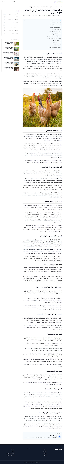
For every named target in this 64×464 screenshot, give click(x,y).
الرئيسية (45, 451)
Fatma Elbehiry (58, 15)
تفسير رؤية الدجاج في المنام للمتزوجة (54, 38)
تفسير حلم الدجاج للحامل (56, 42)
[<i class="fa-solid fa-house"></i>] (61, 7)
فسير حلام (58, 2)
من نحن (45, 455)
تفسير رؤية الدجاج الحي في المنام (55, 34)
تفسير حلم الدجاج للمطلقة (56, 45)
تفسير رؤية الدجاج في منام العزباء (55, 31)
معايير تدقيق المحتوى (10, 453)
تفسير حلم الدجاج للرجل (57, 40)
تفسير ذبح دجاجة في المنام (56, 29)
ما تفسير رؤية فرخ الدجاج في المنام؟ (55, 47)
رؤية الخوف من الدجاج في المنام (55, 27)
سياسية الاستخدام (11, 455)
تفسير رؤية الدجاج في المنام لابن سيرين (54, 36)
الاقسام (45, 453)
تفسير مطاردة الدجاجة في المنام (55, 25)
